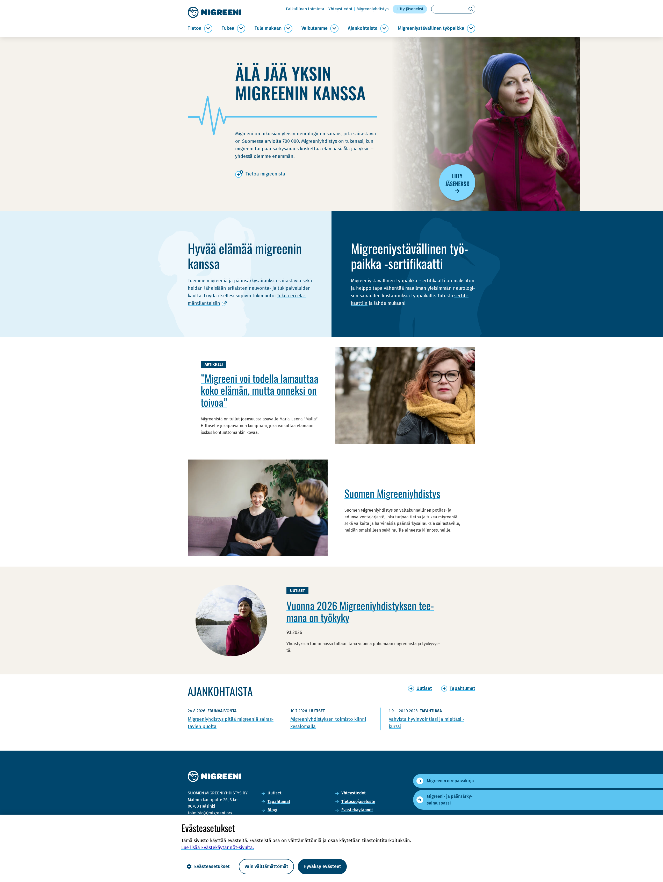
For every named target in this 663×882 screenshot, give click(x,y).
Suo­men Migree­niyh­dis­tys (392, 493)
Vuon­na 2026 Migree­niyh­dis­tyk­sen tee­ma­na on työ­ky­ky (360, 611)
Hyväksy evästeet (322, 866)
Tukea (228, 28)
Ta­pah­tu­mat (279, 801)
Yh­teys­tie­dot (340, 8)
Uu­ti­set (275, 793)
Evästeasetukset (212, 866)
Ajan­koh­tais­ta (363, 28)
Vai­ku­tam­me (314, 28)
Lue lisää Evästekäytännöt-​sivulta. (217, 847)
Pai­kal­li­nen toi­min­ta (305, 8)
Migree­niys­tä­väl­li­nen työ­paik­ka (431, 28)
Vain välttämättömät (266, 866)
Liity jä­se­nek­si (410, 8)
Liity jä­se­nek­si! (457, 180)
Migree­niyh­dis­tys (372, 8)
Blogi (272, 809)
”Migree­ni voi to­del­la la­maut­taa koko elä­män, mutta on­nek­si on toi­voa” (259, 390)
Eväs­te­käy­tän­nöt (357, 809)
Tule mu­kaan (268, 28)
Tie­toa (194, 28)
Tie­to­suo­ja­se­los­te (358, 801)
